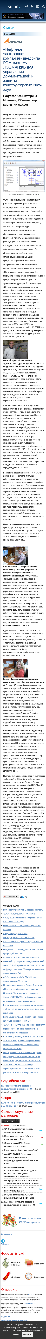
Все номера (6, 1234)
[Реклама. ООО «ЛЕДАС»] (23, 16)
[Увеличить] (24, 176)
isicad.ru (31, 1294)
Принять (27, 1335)
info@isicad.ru (30, 1304)
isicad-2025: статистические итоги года (21, 957)
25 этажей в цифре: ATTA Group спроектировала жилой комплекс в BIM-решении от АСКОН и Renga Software (21, 1068)
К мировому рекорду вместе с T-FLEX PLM (23, 1037)
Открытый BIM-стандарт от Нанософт (20, 993)
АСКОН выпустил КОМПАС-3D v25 (19, 914)
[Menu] (2, 7)
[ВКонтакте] (21, 896)
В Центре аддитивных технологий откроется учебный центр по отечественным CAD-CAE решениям (23, 1009)
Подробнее (5, 1317)
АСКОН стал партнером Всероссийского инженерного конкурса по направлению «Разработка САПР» (21, 1045)
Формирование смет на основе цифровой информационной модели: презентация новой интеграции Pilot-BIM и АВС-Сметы (22, 1056)
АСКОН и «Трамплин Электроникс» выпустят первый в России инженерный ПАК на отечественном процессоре (24, 1029)
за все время (19, 1125)
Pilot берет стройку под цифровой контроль (23, 910)
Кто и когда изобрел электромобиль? (21, 1150)
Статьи (8, 27)
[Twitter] (23, 896)
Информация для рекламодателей (14, 1321)
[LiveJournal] (26, 896)
